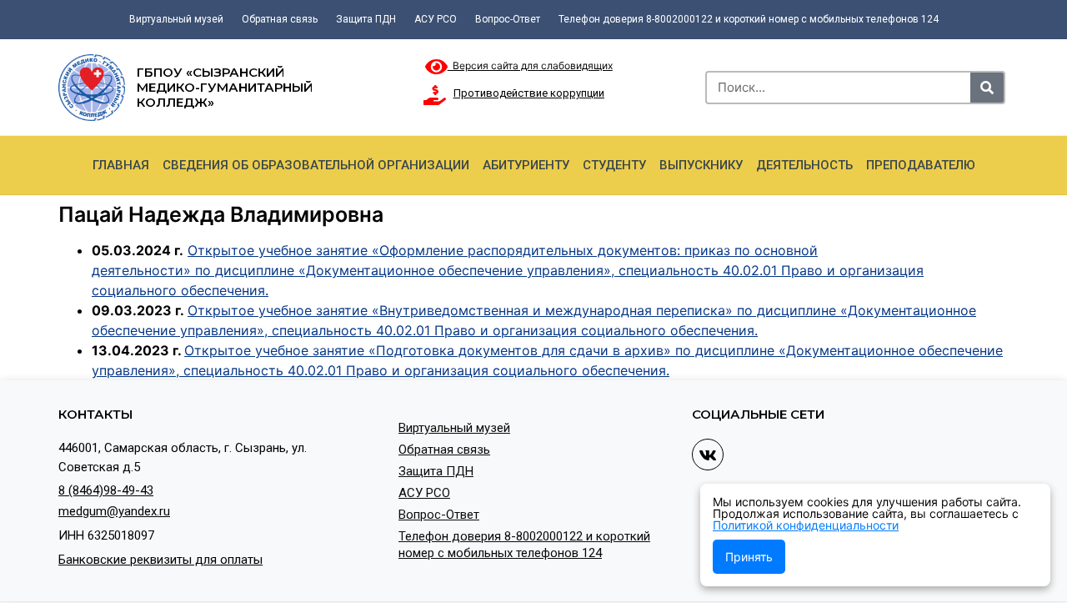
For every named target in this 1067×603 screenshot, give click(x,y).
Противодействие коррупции (528, 93)
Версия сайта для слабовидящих (530, 65)
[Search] (987, 88)
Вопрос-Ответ (507, 19)
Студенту (614, 165)
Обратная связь (280, 19)
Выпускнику (701, 165)
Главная (121, 165)
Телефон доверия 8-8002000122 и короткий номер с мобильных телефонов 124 (749, 19)
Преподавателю (920, 165)
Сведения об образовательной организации (316, 165)
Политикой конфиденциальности (806, 525)
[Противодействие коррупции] (435, 95)
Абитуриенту (526, 165)
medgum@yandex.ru (114, 511)
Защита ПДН (366, 19)
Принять (749, 557)
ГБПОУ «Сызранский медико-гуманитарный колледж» (225, 87)
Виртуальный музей (176, 19)
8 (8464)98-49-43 (105, 490)
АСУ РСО (435, 19)
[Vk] (708, 454)
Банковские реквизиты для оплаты (160, 559)
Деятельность (804, 165)
